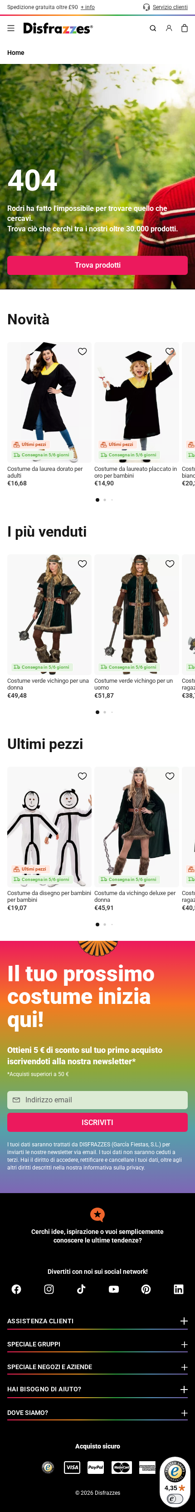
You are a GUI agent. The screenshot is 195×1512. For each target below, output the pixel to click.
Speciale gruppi (33, 1344)
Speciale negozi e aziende (49, 1366)
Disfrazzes (107, 1493)
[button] (97, 500)
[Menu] (11, 28)
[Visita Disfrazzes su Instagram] (49, 1289)
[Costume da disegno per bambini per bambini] (49, 827)
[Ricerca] (153, 28)
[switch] (175, 1499)
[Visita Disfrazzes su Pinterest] (146, 1289)
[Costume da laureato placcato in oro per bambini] (136, 402)
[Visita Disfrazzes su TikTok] (81, 1289)
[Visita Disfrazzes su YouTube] (114, 1289)
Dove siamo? (27, 1412)
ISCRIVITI (97, 1122)
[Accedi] (169, 28)
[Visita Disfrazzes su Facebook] (16, 1289)
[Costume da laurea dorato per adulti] (49, 402)
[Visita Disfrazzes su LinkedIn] (179, 1289)
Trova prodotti (98, 265)
